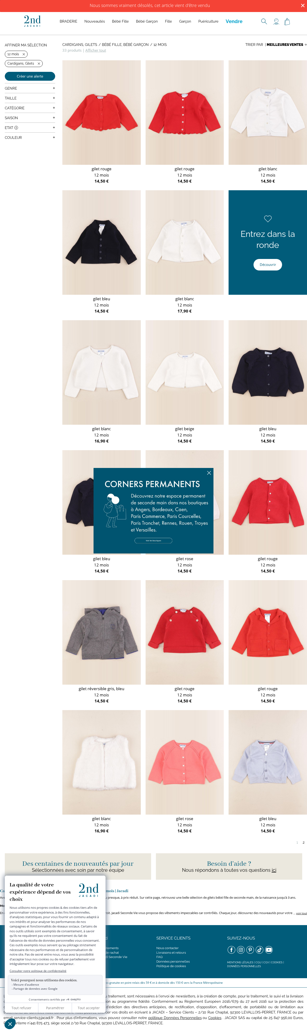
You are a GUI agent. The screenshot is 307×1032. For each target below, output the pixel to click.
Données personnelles (173, 961)
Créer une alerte (30, 76)
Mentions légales (240, 962)
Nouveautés (94, 21)
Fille (168, 21)
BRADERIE (68, 21)
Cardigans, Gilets (79, 45)
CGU (258, 962)
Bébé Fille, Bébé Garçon (125, 45)
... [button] (300, 913)
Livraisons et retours (171, 952)
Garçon (185, 21)
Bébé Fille (120, 21)
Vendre (234, 21)
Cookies (277, 962)
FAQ (159, 957)
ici (274, 870)
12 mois (160, 45)
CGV (266, 962)
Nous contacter (167, 948)
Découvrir (268, 264)
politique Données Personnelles (175, 1018)
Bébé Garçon (147, 21)
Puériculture (208, 21)
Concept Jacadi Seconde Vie (106, 957)
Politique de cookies (171, 966)
